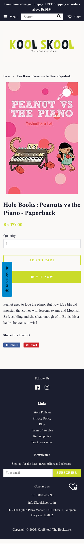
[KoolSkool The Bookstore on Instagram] (46, 388)
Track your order (42, 442)
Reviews (7, 279)
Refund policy (42, 436)
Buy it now (42, 277)
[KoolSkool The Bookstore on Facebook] (37, 388)
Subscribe (66, 472)
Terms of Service (42, 430)
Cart (77, 16)
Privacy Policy (42, 418)
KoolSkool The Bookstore (54, 529)
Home (6, 76)
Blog (42, 424)
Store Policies (42, 412)
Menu (13, 16)
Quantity (9, 236)
